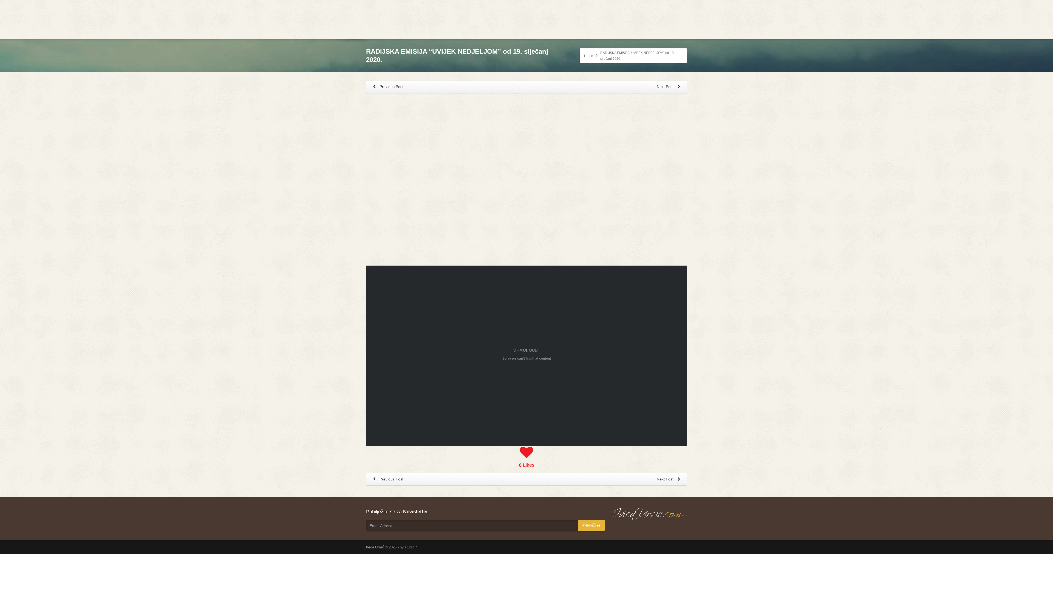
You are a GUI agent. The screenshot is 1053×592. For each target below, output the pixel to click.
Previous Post (390, 86)
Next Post (666, 86)
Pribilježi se (591, 525)
